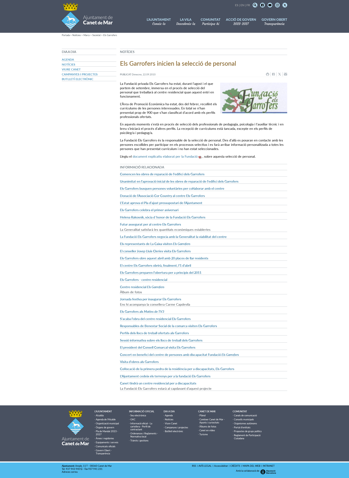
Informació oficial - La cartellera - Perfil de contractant (141, 426)
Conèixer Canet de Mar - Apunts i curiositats (212, 421)
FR (248, 5)
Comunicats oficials (105, 446)
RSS (194, 465)
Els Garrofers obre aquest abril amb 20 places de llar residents (164, 258)
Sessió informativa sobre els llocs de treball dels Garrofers (161, 340)
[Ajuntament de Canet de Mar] (87, 27)
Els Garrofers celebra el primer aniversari (149, 210)
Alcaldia (100, 415)
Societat (96, 35)
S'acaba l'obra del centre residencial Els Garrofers (155, 319)
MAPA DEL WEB (251, 465)
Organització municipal (107, 423)
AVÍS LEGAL (205, 465)
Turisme (203, 434)
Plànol (202, 415)
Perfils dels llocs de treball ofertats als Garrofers (154, 333)
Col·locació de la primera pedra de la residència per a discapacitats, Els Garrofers (177, 369)
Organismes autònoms (245, 423)
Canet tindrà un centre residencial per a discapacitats (158, 383)
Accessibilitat (221, 465)
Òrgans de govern (105, 427)
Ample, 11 (80, 465)
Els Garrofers (110, 35)
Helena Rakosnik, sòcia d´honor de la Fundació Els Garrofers (162, 217)
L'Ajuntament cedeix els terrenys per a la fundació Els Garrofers (165, 376)
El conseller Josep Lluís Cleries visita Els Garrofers (155, 251)
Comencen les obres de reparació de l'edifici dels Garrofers (162, 174)
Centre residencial (142, 287)
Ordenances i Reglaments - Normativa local (144, 435)
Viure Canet (71, 69)
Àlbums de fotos (207, 426)
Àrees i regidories (105, 438)
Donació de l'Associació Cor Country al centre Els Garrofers (162, 196)
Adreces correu (70, 471)
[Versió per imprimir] (267, 74)
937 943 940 (73, 468)
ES (236, 5)
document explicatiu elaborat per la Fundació (165, 156)
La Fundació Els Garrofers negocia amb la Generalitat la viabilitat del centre (173, 237)
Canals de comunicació (245, 415)
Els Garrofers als (142, 311)
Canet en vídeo (207, 430)
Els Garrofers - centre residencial (143, 280)
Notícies (76, 35)
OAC (132, 419)
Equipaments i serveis (107, 442)
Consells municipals (244, 419)
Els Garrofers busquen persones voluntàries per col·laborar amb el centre (172, 188)
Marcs (86, 35)
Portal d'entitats (242, 427)
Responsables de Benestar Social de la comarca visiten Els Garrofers (168, 326)
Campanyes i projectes (80, 74)
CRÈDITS (235, 465)
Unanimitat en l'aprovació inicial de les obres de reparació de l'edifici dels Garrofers (179, 181)
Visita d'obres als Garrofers (139, 362)
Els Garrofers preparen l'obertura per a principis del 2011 (160, 272)
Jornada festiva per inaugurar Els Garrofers (150, 299)
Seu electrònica (138, 415)
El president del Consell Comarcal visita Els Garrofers (157, 347)
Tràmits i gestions (139, 440)
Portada (66, 35)
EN (242, 5)
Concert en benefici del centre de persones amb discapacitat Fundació (179, 355)
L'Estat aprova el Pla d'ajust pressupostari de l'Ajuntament (161, 203)
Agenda (68, 59)
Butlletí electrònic (77, 79)
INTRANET (269, 465)
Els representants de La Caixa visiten (155, 244)
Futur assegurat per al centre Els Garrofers (150, 224)
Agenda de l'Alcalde (106, 419)
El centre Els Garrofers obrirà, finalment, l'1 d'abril (155, 265)
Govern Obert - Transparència (104, 452)
